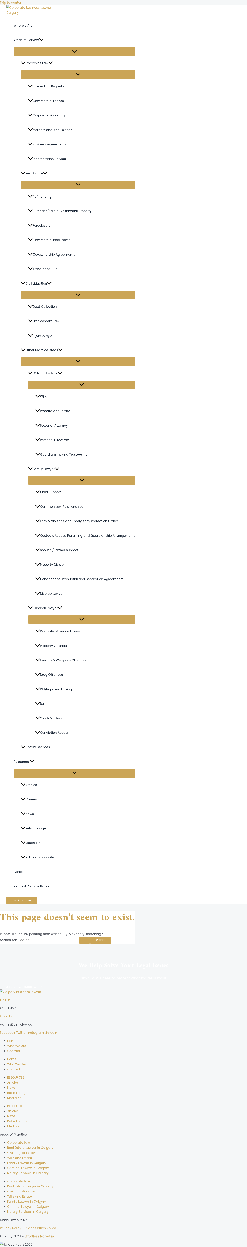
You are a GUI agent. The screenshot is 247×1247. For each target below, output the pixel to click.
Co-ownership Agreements (54, 254)
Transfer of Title (45, 269)
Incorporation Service (49, 159)
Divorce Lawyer (51, 593)
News (29, 814)
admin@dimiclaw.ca (16, 1024)
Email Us (6, 1016)
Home (11, 1041)
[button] (41, 40)
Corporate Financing (49, 115)
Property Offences (54, 646)
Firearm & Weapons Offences (63, 660)
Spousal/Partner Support (59, 550)
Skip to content (12, 2)
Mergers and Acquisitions (52, 130)
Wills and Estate (45, 373)
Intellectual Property (48, 86)
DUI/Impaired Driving (56, 689)
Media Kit (32, 843)
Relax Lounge (35, 828)
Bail (42, 704)
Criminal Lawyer (45, 608)
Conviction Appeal (54, 733)
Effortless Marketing (40, 1236)
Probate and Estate (55, 411)
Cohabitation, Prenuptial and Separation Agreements (81, 579)
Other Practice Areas (41, 350)
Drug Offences (51, 675)
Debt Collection (45, 307)
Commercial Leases (48, 101)
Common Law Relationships (61, 506)
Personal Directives (55, 440)
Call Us (5, 1000)
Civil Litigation (36, 283)
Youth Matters (51, 718)
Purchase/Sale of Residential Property (62, 211)
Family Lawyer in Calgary (26, 1163)
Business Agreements (49, 144)
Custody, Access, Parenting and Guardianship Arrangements (87, 535)
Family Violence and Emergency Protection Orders (79, 521)
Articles (31, 785)
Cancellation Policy (41, 1228)
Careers (31, 799)
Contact (20, 872)
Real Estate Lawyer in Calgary (30, 1148)
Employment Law (46, 321)
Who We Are (23, 25)
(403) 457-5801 (12, 1008)
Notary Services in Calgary (28, 1173)
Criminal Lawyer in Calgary (28, 1168)
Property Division (53, 564)
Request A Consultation (32, 886)
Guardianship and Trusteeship (63, 454)
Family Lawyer (44, 469)
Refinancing (42, 196)
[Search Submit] (84, 940)
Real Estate (34, 173)
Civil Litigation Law (21, 1153)
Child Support (50, 492)
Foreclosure (42, 225)
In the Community (39, 857)
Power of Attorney (54, 425)
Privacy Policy (10, 1228)
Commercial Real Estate (52, 240)
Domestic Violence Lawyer (60, 631)
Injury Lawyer (43, 335)
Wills (43, 396)
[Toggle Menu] (74, 51)
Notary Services (37, 747)
